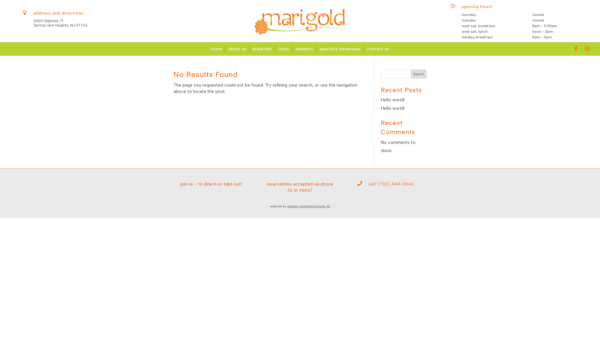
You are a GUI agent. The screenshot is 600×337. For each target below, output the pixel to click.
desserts (304, 49)
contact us (378, 49)
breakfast (262, 49)
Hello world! (393, 100)
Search (418, 74)
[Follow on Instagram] (587, 48)
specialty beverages (340, 49)
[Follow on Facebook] (576, 48)
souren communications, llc (308, 206)
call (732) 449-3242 (391, 184)
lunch (283, 49)
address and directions (58, 13)
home (216, 49)
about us (237, 49)
